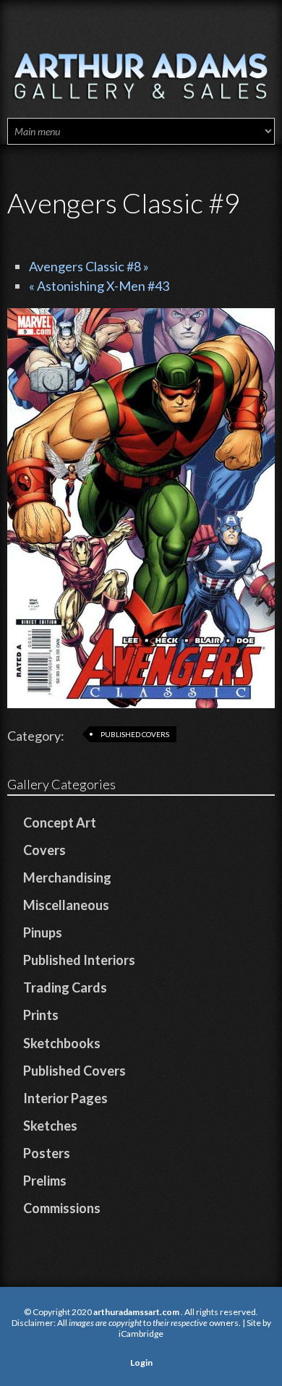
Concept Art (59, 822)
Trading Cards (65, 987)
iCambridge (141, 1333)
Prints (41, 1015)
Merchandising (67, 877)
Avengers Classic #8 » (89, 266)
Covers (44, 850)
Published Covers (135, 734)
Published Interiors (79, 960)
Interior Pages (65, 1098)
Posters (46, 1153)
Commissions (62, 1208)
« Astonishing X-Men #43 (99, 286)
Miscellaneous (66, 905)
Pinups (42, 932)
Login (141, 1362)
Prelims (45, 1181)
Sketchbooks (62, 1043)
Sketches (50, 1126)
